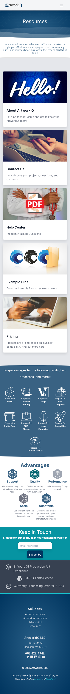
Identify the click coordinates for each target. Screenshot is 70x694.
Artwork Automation (35, 618)
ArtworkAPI (35, 622)
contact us (61, 50)
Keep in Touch (35, 532)
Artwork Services (35, 614)
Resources (35, 626)
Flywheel (50, 679)
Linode (37, 679)
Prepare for (9, 400)
